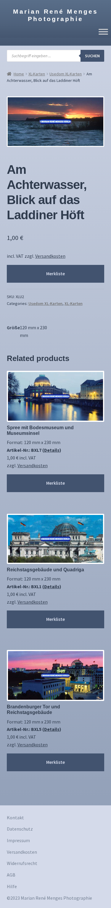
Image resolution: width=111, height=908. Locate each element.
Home (19, 74)
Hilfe (12, 886)
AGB (11, 875)
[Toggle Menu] (103, 31)
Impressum (18, 840)
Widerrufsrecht (22, 863)
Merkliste (55, 273)
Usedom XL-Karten (65, 74)
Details (51, 450)
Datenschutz (20, 829)
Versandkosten (50, 256)
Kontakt (15, 817)
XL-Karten (36, 74)
